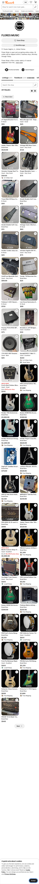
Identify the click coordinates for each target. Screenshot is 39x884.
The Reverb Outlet (8, 11)
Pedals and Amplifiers (27, 11)
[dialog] (19, 871)
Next (18, 726)
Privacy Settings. (10, 874)
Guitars (17, 11)
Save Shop (20, 40)
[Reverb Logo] (9, 2)
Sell (25, 2)
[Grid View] (31, 90)
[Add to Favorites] (16, 102)
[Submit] (35, 85)
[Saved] (31, 2)
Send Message (20, 45)
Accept (33, 880)
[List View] (35, 90)
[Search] (35, 7)
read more (19, 62)
